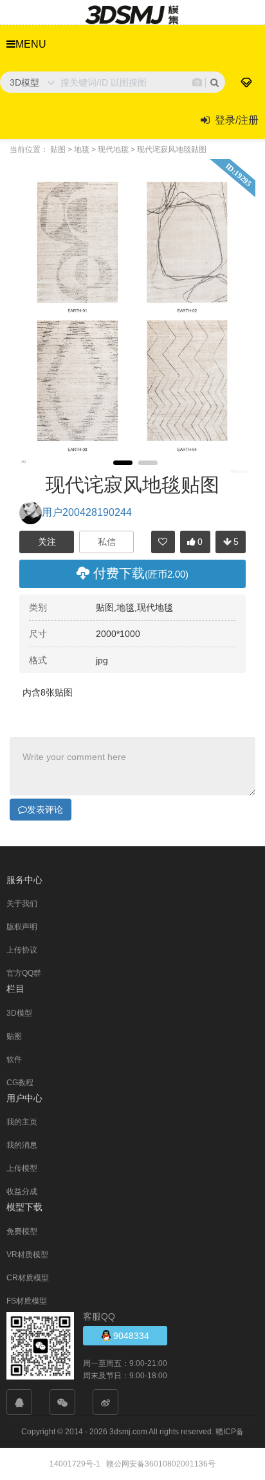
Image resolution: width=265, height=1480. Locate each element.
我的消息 (21, 1145)
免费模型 (21, 1231)
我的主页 (21, 1121)
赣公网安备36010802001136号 (160, 1463)
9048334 (130, 1336)
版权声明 (21, 926)
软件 (14, 1059)
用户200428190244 (87, 512)
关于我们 (21, 903)
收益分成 (21, 1191)
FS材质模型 (26, 1300)
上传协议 (21, 949)
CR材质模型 (27, 1277)
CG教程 (19, 1082)
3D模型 (19, 1013)
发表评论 (45, 809)
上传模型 (21, 1168)
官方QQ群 (23, 973)
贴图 (14, 1036)
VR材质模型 (27, 1254)
